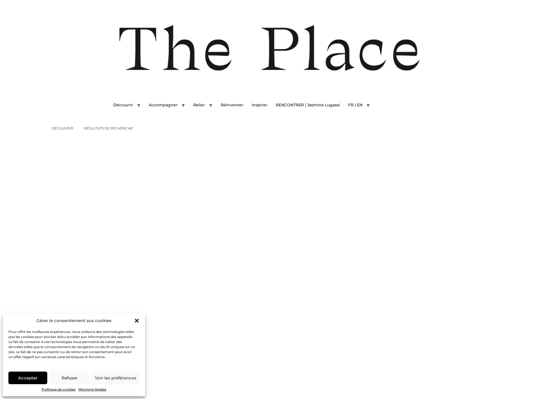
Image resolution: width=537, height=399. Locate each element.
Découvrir (123, 104)
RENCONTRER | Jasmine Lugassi (308, 104)
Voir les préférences (115, 378)
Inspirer (259, 104)
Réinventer (232, 104)
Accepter (27, 378)
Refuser (70, 378)
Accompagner (163, 104)
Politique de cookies (59, 389)
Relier (199, 104)
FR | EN (355, 104)
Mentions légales (92, 389)
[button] (137, 320)
